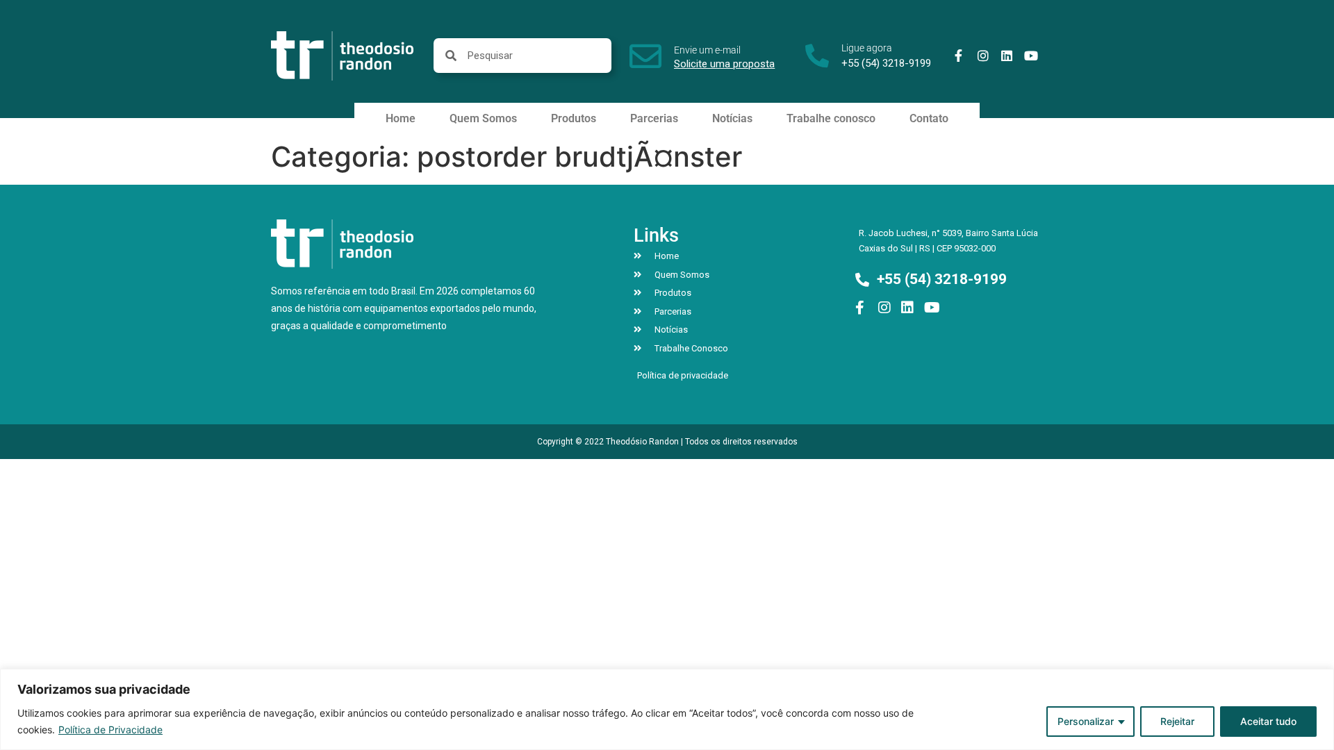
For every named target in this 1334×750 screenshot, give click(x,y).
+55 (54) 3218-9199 (886, 63)
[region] (667, 709)
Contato (928, 118)
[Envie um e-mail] (645, 56)
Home (400, 118)
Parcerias (654, 118)
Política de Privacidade (110, 729)
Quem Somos (483, 118)
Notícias (732, 118)
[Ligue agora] (817, 55)
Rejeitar (1177, 721)
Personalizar (1085, 721)
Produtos (573, 118)
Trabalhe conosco (831, 118)
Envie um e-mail (707, 50)
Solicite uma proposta (724, 64)
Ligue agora (866, 47)
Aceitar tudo (1268, 721)
